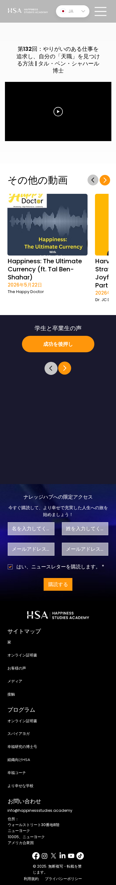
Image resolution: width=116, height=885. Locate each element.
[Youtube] (71, 856)
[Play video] (58, 111)
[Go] (92, 180)
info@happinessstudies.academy (39, 810)
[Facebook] (36, 856)
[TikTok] (80, 856)
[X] (53, 856)
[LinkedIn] (62, 856)
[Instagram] (44, 856)
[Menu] (101, 11)
